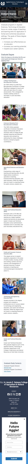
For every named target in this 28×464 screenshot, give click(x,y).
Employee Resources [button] (13, 411)
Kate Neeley (7, 371)
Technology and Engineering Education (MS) (11, 297)
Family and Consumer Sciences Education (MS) (12, 253)
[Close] (24, 419)
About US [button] (13, 408)
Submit (14, 458)
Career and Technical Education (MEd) (12, 210)
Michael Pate (7, 367)
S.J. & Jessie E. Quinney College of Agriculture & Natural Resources (14, 384)
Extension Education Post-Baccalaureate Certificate (11, 124)
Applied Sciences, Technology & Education (15, 3)
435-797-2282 (14, 404)
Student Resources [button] (13, 415)
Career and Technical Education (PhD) (12, 339)
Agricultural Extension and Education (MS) (14, 168)
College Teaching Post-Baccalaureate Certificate (11, 81)
